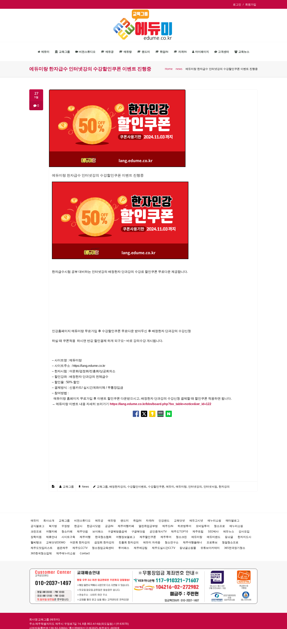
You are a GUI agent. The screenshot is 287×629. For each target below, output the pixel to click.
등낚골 (229, 537)
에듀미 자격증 (151, 542)
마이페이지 (202, 51)
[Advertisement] (153, 303)
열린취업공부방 (148, 526)
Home (169, 69)
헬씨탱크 (36, 542)
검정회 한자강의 (104, 542)
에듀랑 (128, 51)
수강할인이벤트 (136, 486)
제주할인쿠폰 (148, 537)
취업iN (164, 51)
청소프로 (219, 526)
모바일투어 (202, 526)
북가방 (53, 526)
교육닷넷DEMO (55, 542)
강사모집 (244, 531)
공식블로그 (37, 526)
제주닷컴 (82, 531)
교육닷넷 (179, 520)
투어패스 (123, 548)
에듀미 (45, 51)
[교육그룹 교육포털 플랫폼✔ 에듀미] (143, 25)
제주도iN (167, 526)
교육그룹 (64, 51)
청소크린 (181, 537)
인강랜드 (164, 520)
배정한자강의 (117, 486)
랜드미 (146, 51)
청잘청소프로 (230, 542)
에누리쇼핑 (214, 520)
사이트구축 (68, 537)
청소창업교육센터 (103, 548)
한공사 (78, 526)
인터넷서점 (210, 486)
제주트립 (198, 531)
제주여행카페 (126, 526)
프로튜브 (212, 542)
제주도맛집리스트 (42, 548)
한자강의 (224, 486)
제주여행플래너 (192, 542)
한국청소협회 (103, 537)
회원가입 (251, 4)
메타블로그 (232, 520)
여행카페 (51, 531)
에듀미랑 (181, 486)
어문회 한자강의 (80, 542)
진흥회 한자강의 (129, 542)
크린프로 (36, 531)
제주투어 (165, 537)
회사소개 (48, 520)
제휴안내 (51, 537)
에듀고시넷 (196, 520)
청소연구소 (171, 542)
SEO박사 (213, 531)
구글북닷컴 (138, 531)
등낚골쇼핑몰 (188, 548)
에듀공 (109, 51)
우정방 (66, 526)
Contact (85, 553)
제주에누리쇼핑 (65, 553)
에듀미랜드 (213, 537)
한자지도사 (244, 537)
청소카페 (67, 531)
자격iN (182, 51)
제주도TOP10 (179, 531)
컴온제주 (62, 548)
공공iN (109, 526)
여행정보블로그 (125, 537)
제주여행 (85, 537)
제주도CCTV (79, 548)
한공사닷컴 (94, 526)
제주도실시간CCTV (163, 548)
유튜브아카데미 (210, 548)
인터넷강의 (195, 486)
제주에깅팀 (140, 548)
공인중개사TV (158, 531)
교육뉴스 (243, 51)
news (179, 69)
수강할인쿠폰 (156, 486)
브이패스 (97, 531)
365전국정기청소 (234, 548)
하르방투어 (184, 526)
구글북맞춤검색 (117, 531)
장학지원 (36, 537)
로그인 (238, 4)
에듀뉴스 (228, 531)
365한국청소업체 (41, 553)
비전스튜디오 (87, 51)
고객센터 (223, 51)
